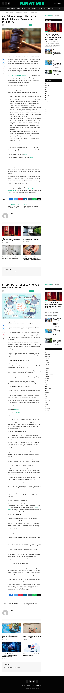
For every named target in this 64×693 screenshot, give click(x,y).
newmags (17, 412)
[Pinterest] (3, 69)
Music (46, 113)
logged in (11, 271)
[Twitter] (3, 62)
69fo (14, 416)
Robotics (47, 123)
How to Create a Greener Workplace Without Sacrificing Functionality (32, 239)
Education (47, 93)
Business (13, 8)
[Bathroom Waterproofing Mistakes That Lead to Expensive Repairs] (11, 250)
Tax (46, 127)
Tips (46, 133)
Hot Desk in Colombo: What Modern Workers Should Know (31, 654)
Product (47, 121)
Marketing (47, 109)
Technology (47, 8)
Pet (46, 117)
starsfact (16, 409)
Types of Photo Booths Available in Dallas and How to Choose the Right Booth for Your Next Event (11, 239)
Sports (40, 8)
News (47, 31)
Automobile (47, 85)
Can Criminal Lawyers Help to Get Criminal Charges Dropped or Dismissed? (31, 603)
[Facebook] (3, 59)
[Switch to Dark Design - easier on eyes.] (59, 8)
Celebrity (47, 91)
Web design (47, 139)
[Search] (61, 8)
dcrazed (31, 157)
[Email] (3, 72)
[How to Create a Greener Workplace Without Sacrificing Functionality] (32, 231)
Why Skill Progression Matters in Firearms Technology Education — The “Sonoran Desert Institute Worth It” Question (32, 259)
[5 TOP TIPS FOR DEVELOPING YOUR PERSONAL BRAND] (21, 306)
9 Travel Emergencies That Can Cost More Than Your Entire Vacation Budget (57, 63)
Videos (46, 137)
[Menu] (3, 8)
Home (8, 8)
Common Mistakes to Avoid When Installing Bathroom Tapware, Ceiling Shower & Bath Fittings (32, 636)
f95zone (26, 154)
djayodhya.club (48, 15)
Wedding (47, 141)
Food (46, 97)
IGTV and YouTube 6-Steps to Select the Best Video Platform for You (12, 603)
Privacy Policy (30, 685)
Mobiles (46, 111)
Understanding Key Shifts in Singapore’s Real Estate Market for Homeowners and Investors (57, 53)
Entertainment (21, 8)
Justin (7, 25)
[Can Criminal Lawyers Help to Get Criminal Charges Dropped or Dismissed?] (21, 40)
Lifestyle (34, 8)
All (45, 83)
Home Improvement (49, 105)
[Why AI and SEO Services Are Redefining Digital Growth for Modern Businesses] (11, 647)
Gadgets (47, 99)
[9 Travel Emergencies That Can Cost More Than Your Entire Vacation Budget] (48, 62)
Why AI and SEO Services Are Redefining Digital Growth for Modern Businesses (9, 655)
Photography (48, 119)
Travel (54, 8)
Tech (46, 129)
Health (29, 8)
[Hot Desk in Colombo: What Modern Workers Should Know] (32, 647)
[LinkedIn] (3, 66)
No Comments (19, 25)
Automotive (47, 87)
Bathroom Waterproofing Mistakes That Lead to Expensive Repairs (10, 257)
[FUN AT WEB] (32, 3)
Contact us (39, 685)
